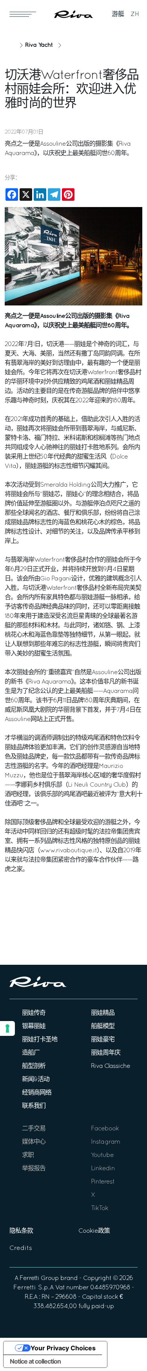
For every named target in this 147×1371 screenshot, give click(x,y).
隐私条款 (21, 1231)
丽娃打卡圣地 (39, 1040)
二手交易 (33, 1129)
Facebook (105, 1129)
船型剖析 (33, 1066)
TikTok (99, 1208)
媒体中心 (33, 1142)
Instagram (105, 1142)
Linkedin (103, 1168)
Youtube (102, 1155)
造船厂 (31, 1053)
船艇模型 (102, 1026)
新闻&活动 (35, 1079)
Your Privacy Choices (63, 1348)
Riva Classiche (110, 1066)
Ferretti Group (39, 1278)
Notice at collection (35, 1361)
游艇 (118, 14)
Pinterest (102, 1182)
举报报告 (33, 1168)
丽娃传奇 (33, 1013)
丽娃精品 (102, 1013)
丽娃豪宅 (102, 1040)
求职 (28, 1155)
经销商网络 (36, 1093)
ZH (135, 14)
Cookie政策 (94, 1231)
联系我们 (33, 1106)
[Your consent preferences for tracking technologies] (7, 1028)
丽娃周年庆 (105, 1053)
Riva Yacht (39, 45)
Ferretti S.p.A (33, 1288)
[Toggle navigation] (23, 14)
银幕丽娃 (33, 1026)
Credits (20, 1248)
